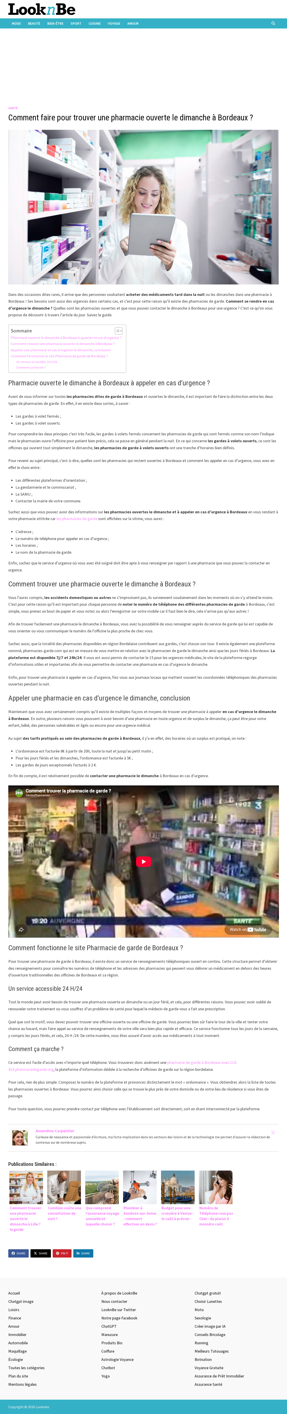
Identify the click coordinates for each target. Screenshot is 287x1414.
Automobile (18, 1342)
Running (201, 1342)
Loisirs (13, 1309)
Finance (14, 1318)
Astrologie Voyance (117, 1359)
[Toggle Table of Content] (116, 331)
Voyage (114, 23)
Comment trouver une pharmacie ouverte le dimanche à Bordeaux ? (63, 343)
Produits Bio (111, 1342)
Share (21, 1253)
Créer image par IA (210, 1326)
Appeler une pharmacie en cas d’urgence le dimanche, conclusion (61, 350)
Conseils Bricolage (210, 1334)
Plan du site (18, 1376)
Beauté (34, 23)
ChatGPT (109, 1326)
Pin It (64, 1253)
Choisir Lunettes (208, 1301)
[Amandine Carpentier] (20, 1137)
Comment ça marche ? (31, 367)
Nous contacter (114, 1301)
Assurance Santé (208, 1384)
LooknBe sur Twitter (118, 1309)
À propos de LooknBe (119, 1293)
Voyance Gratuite (209, 1367)
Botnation (203, 1359)
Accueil (14, 1293)
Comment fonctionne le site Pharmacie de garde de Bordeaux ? (59, 356)
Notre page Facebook (119, 1318)
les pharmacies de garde (77, 518)
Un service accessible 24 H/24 (36, 362)
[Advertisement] (143, 62)
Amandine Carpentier (55, 1130)
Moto (199, 1309)
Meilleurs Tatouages (212, 1351)
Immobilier (17, 1334)
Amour (133, 23)
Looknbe (42, 1407)
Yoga (105, 1376)
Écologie (15, 1359)
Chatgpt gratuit (208, 1293)
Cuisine (95, 23)
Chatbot (108, 1367)
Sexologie (203, 1318)
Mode (16, 23)
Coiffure (107, 1351)
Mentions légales (22, 1384)
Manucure (109, 1334)
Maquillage (17, 1351)
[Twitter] (273, 1132)
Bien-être (55, 23)
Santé (12, 108)
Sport (76, 23)
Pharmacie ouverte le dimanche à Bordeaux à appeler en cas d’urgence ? (66, 337)
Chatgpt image (20, 1301)
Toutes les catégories (26, 1367)
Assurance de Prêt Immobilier (219, 1376)
